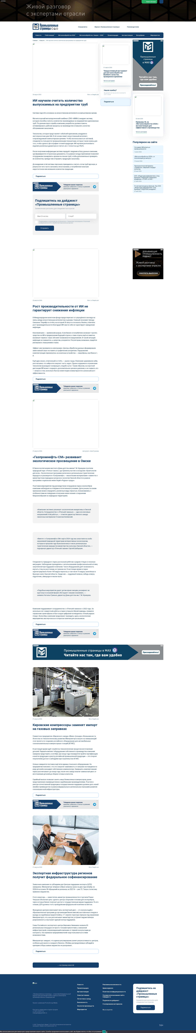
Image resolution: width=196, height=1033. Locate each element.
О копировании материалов (112, 1004)
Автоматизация (127, 35)
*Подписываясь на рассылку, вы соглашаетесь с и (64, 222)
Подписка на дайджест (111, 1000)
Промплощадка (113, 35)
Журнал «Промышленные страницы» (107, 27)
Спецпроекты (82, 27)
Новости (38, 35)
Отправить (44, 228)
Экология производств (85, 1006)
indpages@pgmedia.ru (40, 1013)
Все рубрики (140, 35)
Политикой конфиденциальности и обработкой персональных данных (64, 222)
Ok (104, 1031)
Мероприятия (155, 35)
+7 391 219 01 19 (38, 1011)
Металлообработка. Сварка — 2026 (91, 35)
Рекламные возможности (112, 984)
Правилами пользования (74, 221)
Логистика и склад (84, 999)
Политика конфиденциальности (114, 992)
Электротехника (83, 995)
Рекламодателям (133, 27)
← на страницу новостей (66, 965)
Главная (35, 40)
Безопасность (82, 1002)
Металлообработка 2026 (66, 35)
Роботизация (49, 35)
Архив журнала (108, 988)
